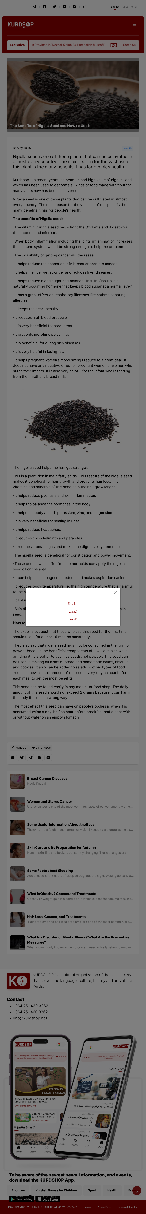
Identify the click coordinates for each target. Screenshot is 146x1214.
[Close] (116, 592)
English (73, 604)
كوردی (73, 612)
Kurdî (73, 619)
